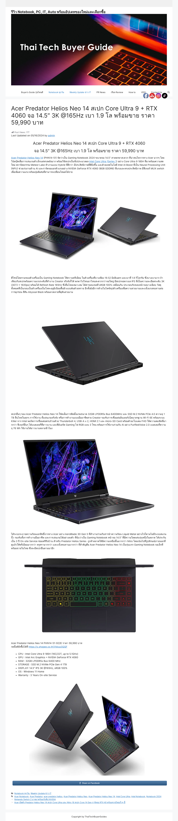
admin (51, 135)
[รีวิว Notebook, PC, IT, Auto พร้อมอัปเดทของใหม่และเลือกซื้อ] (89, 49)
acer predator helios (53, 796)
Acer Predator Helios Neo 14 (27, 157)
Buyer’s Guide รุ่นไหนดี (32, 92)
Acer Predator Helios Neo (75, 796)
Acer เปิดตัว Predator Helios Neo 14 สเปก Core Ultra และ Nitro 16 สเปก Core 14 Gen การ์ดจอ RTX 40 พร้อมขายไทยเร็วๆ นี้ (69, 802)
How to (132, 92)
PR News (101, 92)
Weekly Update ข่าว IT (80, 92)
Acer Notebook (21, 796)
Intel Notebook (138, 796)
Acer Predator (36, 796)
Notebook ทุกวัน (56, 92)
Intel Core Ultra (123, 796)
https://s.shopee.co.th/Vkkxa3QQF (48, 646)
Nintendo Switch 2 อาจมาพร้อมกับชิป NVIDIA (35, 799)
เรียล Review (117, 92)
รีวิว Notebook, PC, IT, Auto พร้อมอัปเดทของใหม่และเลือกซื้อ (58, 12)
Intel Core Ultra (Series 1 (102, 161)
